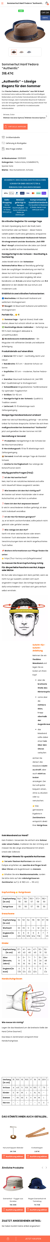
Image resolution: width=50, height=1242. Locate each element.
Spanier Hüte (7, 166)
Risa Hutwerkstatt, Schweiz (21, 170)
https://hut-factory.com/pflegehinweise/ (23, 558)
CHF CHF (44, 12)
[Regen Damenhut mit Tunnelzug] (37, 1183)
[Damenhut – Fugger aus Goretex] (13, 1183)
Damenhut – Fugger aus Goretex (13, 1199)
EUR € (44, 17)
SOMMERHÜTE (32, 162)
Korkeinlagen (37, 1147)
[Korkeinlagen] (37, 1132)
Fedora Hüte (20, 162)
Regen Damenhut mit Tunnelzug (37, 1199)
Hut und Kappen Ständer (13, 1147)
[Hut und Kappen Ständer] (13, 1132)
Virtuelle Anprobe (17, 126)
